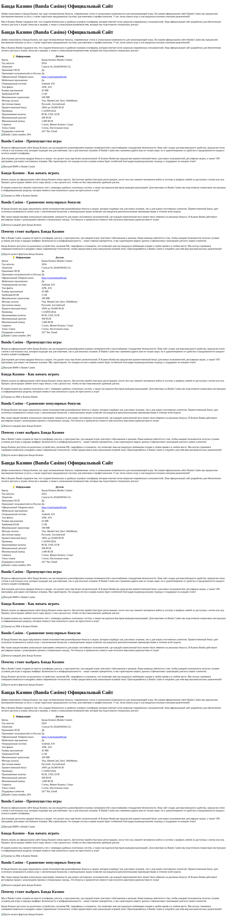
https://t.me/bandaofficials (54, 76)
